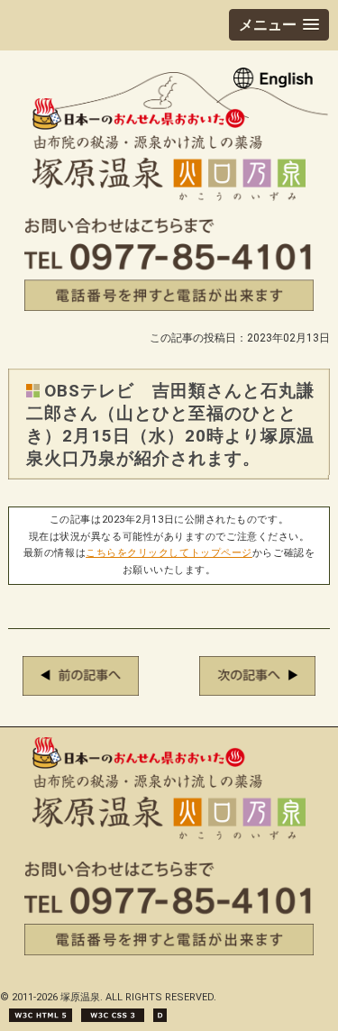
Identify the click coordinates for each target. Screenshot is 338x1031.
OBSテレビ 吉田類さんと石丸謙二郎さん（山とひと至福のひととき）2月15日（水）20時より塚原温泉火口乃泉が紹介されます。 (170, 424)
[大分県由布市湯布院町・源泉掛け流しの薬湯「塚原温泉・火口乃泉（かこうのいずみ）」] (169, 196)
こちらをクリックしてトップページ (169, 553)
